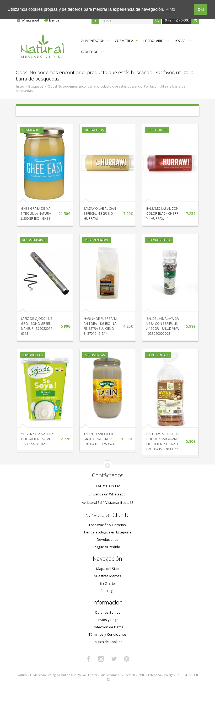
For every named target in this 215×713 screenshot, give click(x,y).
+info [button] (170, 9)
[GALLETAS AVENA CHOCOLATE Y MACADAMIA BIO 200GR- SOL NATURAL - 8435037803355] (170, 388)
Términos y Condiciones (108, 634)
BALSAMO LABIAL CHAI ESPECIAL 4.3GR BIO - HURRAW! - (100, 213)
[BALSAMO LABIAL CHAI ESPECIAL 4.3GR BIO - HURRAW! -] (108, 163)
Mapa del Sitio (107, 568)
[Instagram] (101, 659)
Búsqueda (36, 86)
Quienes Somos (107, 612)
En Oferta (107, 583)
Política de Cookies (107, 641)
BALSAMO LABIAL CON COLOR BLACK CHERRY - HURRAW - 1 (162, 213)
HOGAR (180, 40)
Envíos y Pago (107, 619)
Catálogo (107, 590)
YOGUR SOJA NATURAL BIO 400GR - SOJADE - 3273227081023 (37, 439)
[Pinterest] (127, 659)
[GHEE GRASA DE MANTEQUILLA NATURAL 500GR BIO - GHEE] (45, 163)
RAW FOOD (90, 51)
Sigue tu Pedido (107, 546)
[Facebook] (88, 659)
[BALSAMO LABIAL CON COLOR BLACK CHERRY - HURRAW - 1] (170, 163)
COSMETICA (124, 40)
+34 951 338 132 (107, 485)
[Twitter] (114, 659)
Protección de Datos (107, 627)
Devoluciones (108, 539)
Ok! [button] (201, 9)
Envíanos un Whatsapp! (107, 494)
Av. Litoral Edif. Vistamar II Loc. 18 (107, 502)
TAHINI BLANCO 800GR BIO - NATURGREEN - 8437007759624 (99, 439)
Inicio (20, 86)
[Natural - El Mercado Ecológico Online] (42, 46)
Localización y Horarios (107, 524)
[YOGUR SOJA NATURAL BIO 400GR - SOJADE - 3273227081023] (45, 388)
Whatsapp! (30, 20)
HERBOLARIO (153, 40)
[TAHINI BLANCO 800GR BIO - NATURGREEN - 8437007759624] (108, 388)
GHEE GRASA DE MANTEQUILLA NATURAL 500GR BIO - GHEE (36, 213)
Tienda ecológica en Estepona (107, 532)
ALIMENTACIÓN (93, 40)
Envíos (54, 20)
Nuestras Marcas (107, 576)
